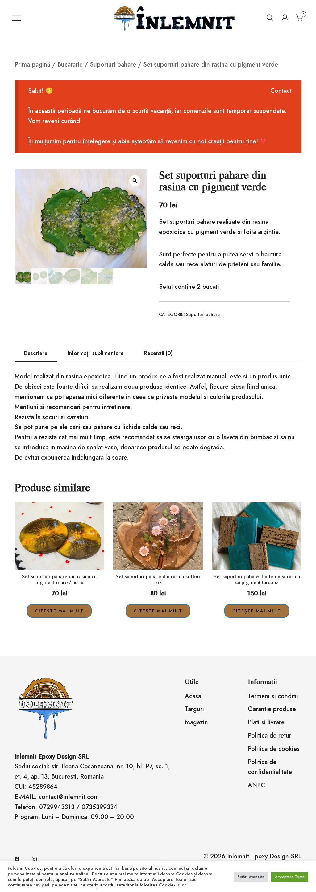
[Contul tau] (285, 17)
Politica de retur (269, 735)
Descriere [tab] (36, 353)
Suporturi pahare (113, 64)
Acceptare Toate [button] (290, 877)
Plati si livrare (266, 722)
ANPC (256, 785)
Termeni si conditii (273, 696)
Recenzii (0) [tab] (158, 353)
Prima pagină (32, 64)
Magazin (196, 722)
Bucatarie (70, 64)
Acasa (193, 696)
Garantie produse (272, 709)
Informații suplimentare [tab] (96, 353)
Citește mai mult (59, 611)
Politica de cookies (274, 748)
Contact (281, 90)
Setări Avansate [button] (251, 877)
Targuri (194, 709)
